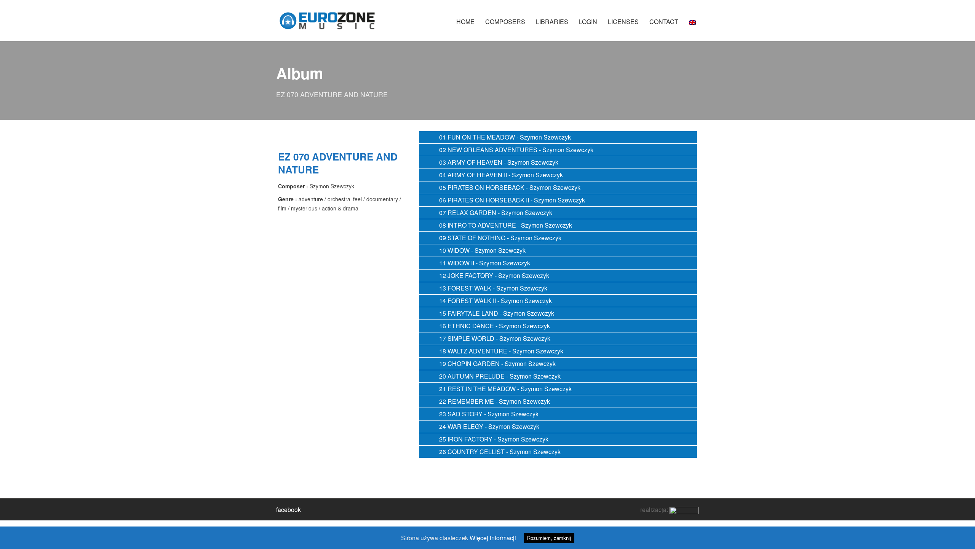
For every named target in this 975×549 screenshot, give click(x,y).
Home (465, 21)
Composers (505, 21)
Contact (663, 21)
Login (588, 21)
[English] (692, 25)
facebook (288, 509)
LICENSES (623, 21)
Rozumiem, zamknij (549, 538)
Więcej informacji (493, 537)
